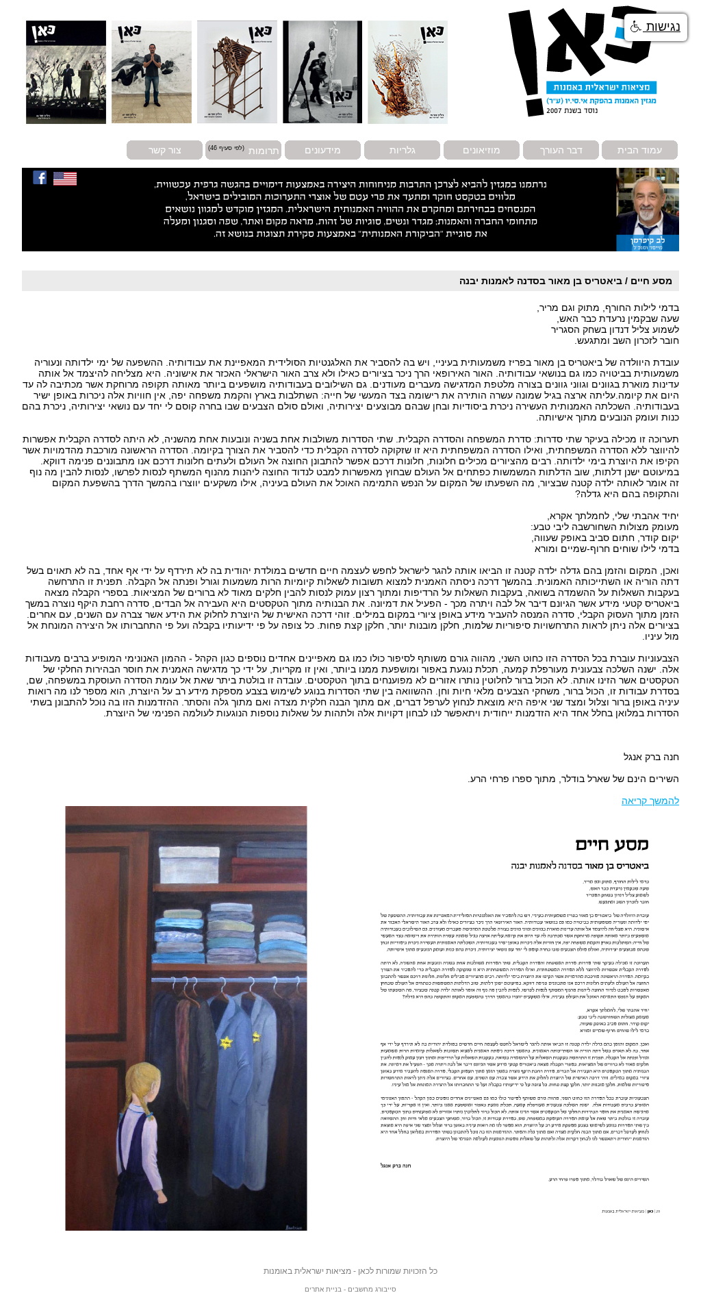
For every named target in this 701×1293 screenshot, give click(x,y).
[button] (655, 27)
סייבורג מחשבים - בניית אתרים (350, 1289)
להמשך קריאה (650, 800)
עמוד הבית (639, 150)
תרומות (263, 150)
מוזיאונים (481, 150)
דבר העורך (561, 150)
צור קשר (165, 150)
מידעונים (323, 150)
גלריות (403, 150)
